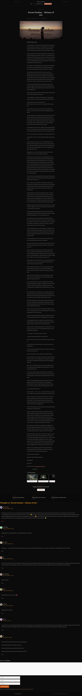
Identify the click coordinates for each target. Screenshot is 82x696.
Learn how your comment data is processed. (24, 689)
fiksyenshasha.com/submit (40, 466)
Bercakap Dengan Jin (30, 481)
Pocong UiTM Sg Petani (42, 481)
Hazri (4, 589)
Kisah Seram (41, 9)
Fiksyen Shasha (41, 1)
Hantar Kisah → (48, 3)
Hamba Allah (6, 507)
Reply (2, 521)
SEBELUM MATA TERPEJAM (54, 481)
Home (31, 3)
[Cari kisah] (33, 3)
